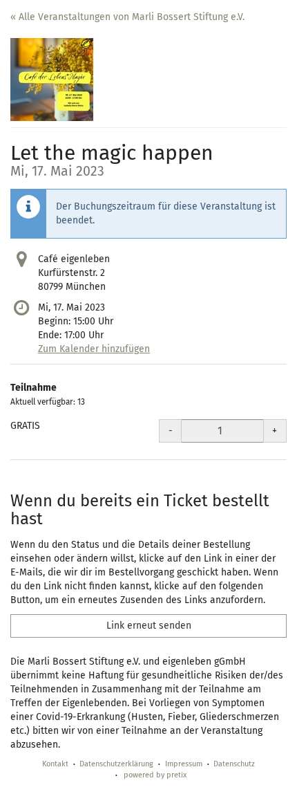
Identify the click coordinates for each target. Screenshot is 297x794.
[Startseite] (51, 79)
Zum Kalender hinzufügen (94, 349)
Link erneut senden (148, 625)
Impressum (183, 763)
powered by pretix (155, 774)
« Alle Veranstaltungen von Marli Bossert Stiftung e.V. (127, 17)
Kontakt (55, 763)
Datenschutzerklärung (116, 763)
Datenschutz (234, 763)
